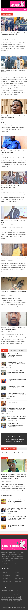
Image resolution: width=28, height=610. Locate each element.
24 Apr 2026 (8, 36)
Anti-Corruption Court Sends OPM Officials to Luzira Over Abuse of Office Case (16, 410)
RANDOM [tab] (21, 350)
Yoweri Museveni (13, 590)
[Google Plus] (10, 452)
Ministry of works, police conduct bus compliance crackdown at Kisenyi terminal (16, 425)
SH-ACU (13, 594)
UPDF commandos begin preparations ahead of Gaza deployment (14, 355)
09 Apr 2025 (10, 189)
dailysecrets (3, 119)
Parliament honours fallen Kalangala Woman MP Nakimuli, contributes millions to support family (16, 518)
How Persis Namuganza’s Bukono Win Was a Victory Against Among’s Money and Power (17, 510)
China (8, 597)
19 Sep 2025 (10, 119)
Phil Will (2, 36)
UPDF (14, 600)
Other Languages (6, 581)
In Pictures (5, 578)
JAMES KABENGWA (5, 74)
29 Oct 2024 (10, 260)
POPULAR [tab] (13, 350)
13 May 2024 (10, 295)
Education (17, 572)
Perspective (18, 581)
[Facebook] (2, 452)
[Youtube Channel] (14, 452)
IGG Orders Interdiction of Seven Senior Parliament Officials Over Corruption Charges (15, 372)
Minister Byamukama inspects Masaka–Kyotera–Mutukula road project (16, 364)
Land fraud (5, 600)
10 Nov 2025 (13, 74)
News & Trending (19, 578)
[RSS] (22, 452)
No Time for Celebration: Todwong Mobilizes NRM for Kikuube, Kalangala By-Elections (16, 501)
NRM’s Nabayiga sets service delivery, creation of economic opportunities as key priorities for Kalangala (14, 476)
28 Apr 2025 (10, 154)
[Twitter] (6, 452)
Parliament (20, 594)
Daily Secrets (11, 607)
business (4, 572)
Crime (3, 597)
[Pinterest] (18, 452)
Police (19, 600)
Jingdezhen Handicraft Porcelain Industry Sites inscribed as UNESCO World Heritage (16, 395)
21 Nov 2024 (10, 224)
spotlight (4, 590)
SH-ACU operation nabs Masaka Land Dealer (14, 258)
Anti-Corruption (15, 597)
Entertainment (6, 575)
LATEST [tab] (5, 350)
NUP (10, 600)
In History (17, 575)
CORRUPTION (5, 594)
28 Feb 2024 (10, 331)
